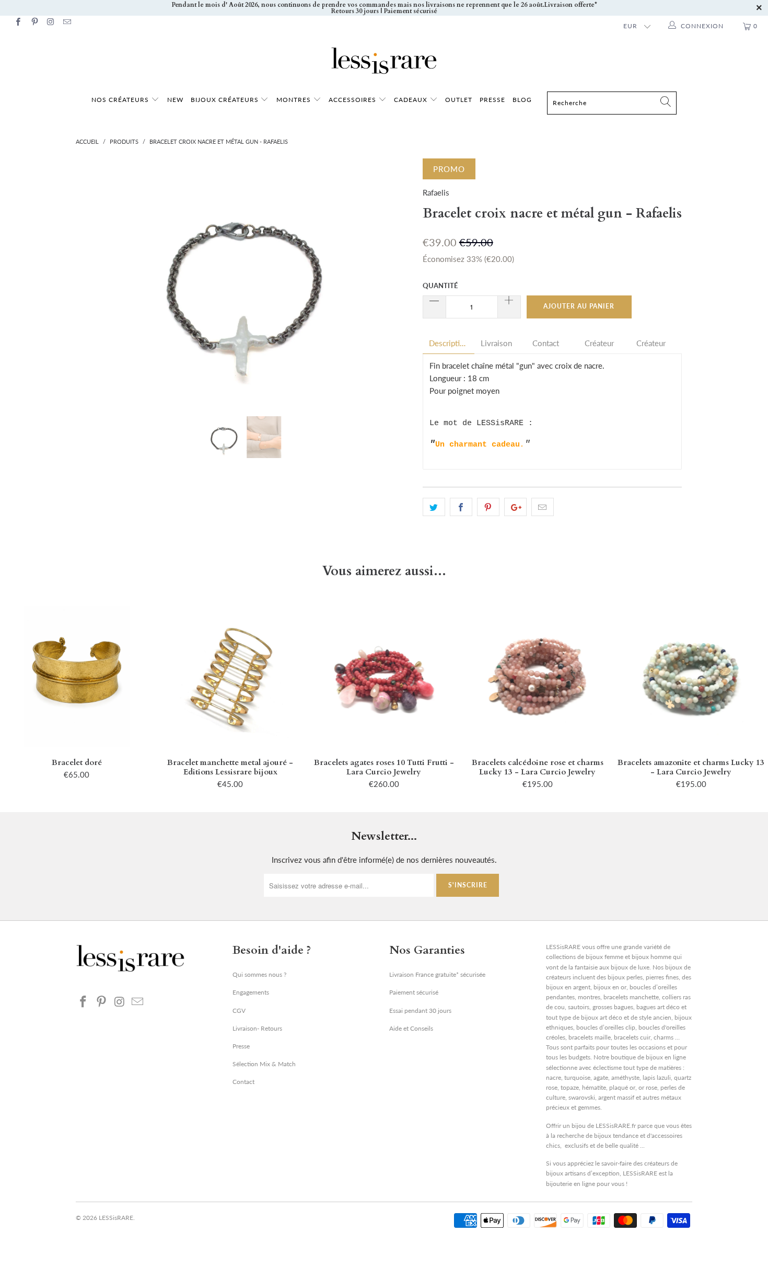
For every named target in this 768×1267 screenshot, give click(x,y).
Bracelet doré (77, 676)
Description (448, 343)
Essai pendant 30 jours (420, 1010)
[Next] (394, 279)
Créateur (599, 343)
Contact (545, 343)
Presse (241, 1046)
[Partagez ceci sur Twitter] (434, 507)
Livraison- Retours (257, 1028)
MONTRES (294, 100)
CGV (239, 1010)
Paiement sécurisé (413, 992)
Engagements (250, 992)
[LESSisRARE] (384, 61)
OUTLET (458, 100)
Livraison (496, 343)
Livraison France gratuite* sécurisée (437, 974)
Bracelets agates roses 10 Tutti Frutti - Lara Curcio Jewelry (384, 676)
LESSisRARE (116, 1218)
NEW (175, 100)
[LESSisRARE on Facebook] (17, 23)
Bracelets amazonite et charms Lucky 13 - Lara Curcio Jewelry (691, 676)
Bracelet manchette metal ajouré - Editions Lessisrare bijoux (230, 676)
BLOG (522, 100)
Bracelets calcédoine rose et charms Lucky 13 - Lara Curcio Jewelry (537, 676)
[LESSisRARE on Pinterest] (33, 23)
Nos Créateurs (120, 100)
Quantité (440, 285)
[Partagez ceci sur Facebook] (461, 507)
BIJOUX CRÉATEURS (226, 100)
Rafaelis (436, 192)
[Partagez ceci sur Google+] (515, 507)
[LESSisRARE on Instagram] (50, 23)
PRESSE (492, 100)
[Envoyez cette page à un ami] (542, 507)
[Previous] (93, 279)
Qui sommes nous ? (259, 974)
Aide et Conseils (411, 1028)
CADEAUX (410, 100)
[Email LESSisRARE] (66, 23)
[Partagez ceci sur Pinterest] (488, 507)
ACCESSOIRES (353, 100)
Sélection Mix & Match (264, 1064)
